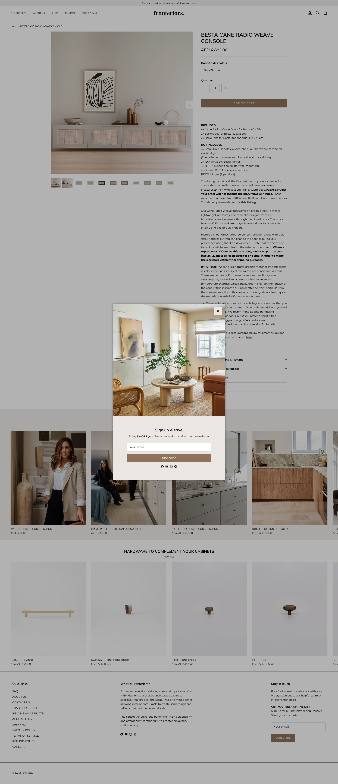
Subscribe (169, 458)
